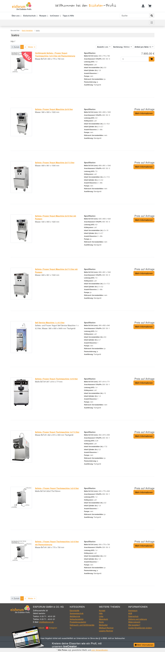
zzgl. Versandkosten (99, 650)
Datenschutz (133, 616)
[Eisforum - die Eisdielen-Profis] (22, 6)
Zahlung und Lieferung (137, 619)
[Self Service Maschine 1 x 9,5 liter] (21, 336)
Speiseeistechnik (76, 613)
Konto (101, 622)
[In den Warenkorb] (151, 59)
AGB (130, 613)
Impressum (132, 610)
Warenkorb (103, 619)
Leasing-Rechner (106, 630)
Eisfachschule (29, 15)
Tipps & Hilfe (68, 15)
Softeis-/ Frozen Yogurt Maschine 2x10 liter (54, 109)
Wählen (121, 47)
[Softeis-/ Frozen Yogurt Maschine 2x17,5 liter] (21, 176)
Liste (103, 47)
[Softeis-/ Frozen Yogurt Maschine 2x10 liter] (21, 121)
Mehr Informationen (144, 113)
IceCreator (54, 15)
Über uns (16, 15)
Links (101, 616)
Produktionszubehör (78, 622)
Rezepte (42, 15)
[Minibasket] (150, 6)
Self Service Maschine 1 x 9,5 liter (49, 322)
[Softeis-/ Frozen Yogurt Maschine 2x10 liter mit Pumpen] (21, 228)
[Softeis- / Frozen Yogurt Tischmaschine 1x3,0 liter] (21, 497)
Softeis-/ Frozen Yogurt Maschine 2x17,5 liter (54, 162)
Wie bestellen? (134, 625)
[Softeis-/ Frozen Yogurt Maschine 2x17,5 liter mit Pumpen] (21, 283)
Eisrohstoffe (74, 610)
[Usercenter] (143, 6)
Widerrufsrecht (134, 622)
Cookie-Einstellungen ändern (140, 627)
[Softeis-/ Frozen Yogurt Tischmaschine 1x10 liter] (21, 393)
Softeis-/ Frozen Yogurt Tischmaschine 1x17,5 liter (57, 432)
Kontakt (102, 610)
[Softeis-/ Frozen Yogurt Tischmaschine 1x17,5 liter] (21, 446)
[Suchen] (151, 15)
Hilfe (101, 613)
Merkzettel (103, 625)
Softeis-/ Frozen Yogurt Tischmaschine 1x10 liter (56, 378)
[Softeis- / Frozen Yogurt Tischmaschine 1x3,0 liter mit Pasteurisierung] (21, 550)
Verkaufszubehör (77, 619)
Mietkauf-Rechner (106, 627)
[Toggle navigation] (151, 22)
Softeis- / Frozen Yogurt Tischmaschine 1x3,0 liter (57, 488)
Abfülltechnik (75, 616)
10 (143, 47)
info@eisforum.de (46, 622)
